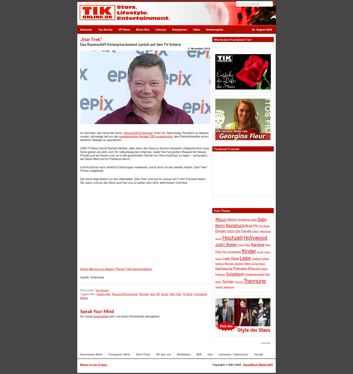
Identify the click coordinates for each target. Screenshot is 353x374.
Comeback (264, 226)
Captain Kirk (103, 294)
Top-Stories (105, 29)
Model (262, 263)
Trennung (255, 280)
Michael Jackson (234, 263)
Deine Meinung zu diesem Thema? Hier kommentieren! (116, 269)
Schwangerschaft (254, 274)
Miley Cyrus (251, 263)
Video (195, 29)
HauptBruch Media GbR (258, 364)
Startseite (86, 29)
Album (221, 219)
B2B (199, 354)
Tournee (239, 281)
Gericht (218, 238)
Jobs (210, 354)
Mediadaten (184, 354)
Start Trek (175, 294)
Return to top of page (93, 364)
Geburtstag (265, 231)
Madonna (219, 263)
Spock (164, 294)
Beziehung (235, 225)
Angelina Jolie (247, 219)
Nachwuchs (223, 268)
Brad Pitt (251, 225)
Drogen (220, 230)
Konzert (260, 251)
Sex (267, 274)
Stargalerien (179, 29)
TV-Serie (188, 294)
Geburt (255, 231)
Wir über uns (163, 354)
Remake (144, 294)
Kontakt (258, 354)
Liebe (245, 257)
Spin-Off (155, 294)
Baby (262, 219)
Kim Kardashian (232, 252)
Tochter (228, 281)
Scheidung (235, 273)
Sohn (218, 282)
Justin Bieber (226, 244)
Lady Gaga (231, 258)
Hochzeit (232, 237)
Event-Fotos (143, 354)
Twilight (219, 287)
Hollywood (255, 237)
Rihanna (254, 268)
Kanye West (244, 245)
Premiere (240, 268)
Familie (246, 231)
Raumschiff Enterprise (138, 133)
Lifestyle (159, 29)
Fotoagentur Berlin (119, 354)
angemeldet (101, 316)
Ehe (237, 231)
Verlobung (229, 287)
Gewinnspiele (214, 29)
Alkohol (232, 219)
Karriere (257, 244)
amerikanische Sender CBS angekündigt (145, 136)
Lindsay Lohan (260, 258)
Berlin (220, 225)
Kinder (249, 250)
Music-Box (141, 29)
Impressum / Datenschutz (233, 354)
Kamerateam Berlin (91, 354)
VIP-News (124, 29)
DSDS (231, 231)
